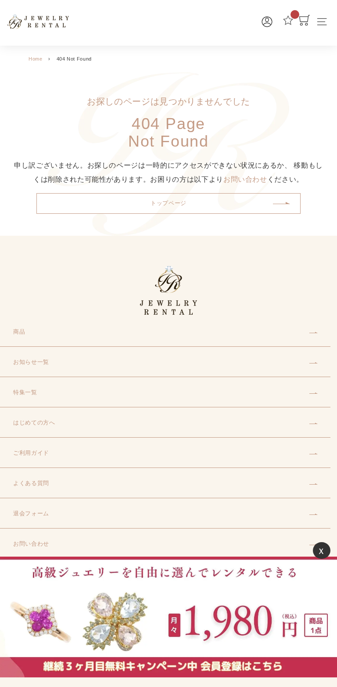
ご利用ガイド (31, 453)
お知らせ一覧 (31, 362)
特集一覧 (25, 392)
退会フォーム (31, 513)
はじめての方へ (34, 422)
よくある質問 (31, 483)
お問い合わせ (245, 179)
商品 (19, 331)
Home (36, 58)
